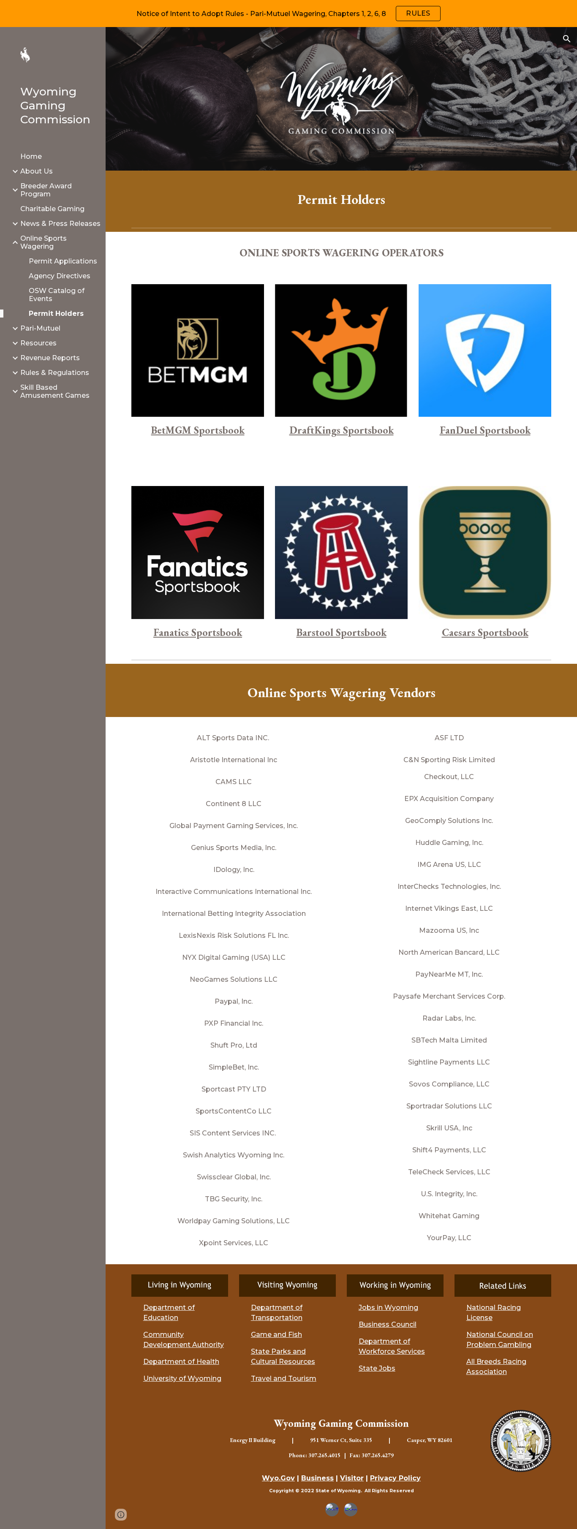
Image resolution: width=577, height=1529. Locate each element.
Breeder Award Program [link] (46, 190)
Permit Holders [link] (56, 314)
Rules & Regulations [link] (54, 373)
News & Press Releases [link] (60, 224)
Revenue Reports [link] (50, 358)
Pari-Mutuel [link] (40, 328)
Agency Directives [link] (59, 276)
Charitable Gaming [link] (52, 209)
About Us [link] (36, 171)
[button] (567, 39)
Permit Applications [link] (63, 261)
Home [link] (31, 156)
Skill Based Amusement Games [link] (55, 391)
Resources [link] (38, 343)
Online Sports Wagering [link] (43, 242)
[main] (341, 197)
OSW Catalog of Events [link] (56, 295)
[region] (288, 13)
